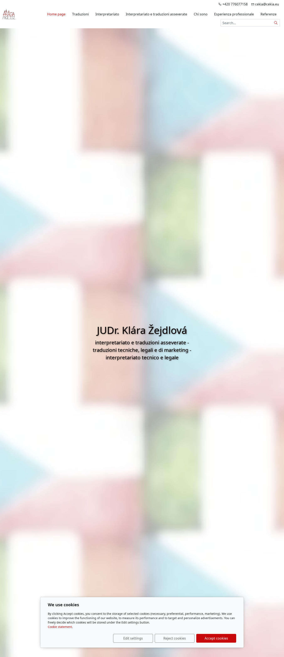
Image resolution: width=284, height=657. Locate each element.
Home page (56, 14)
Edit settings (133, 638)
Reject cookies (174, 638)
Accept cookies (216, 638)
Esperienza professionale (234, 14)
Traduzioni (80, 14)
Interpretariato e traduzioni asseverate (156, 14)
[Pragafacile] (8, 13)
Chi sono (200, 14)
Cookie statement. (60, 627)
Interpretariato (107, 14)
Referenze (269, 14)
